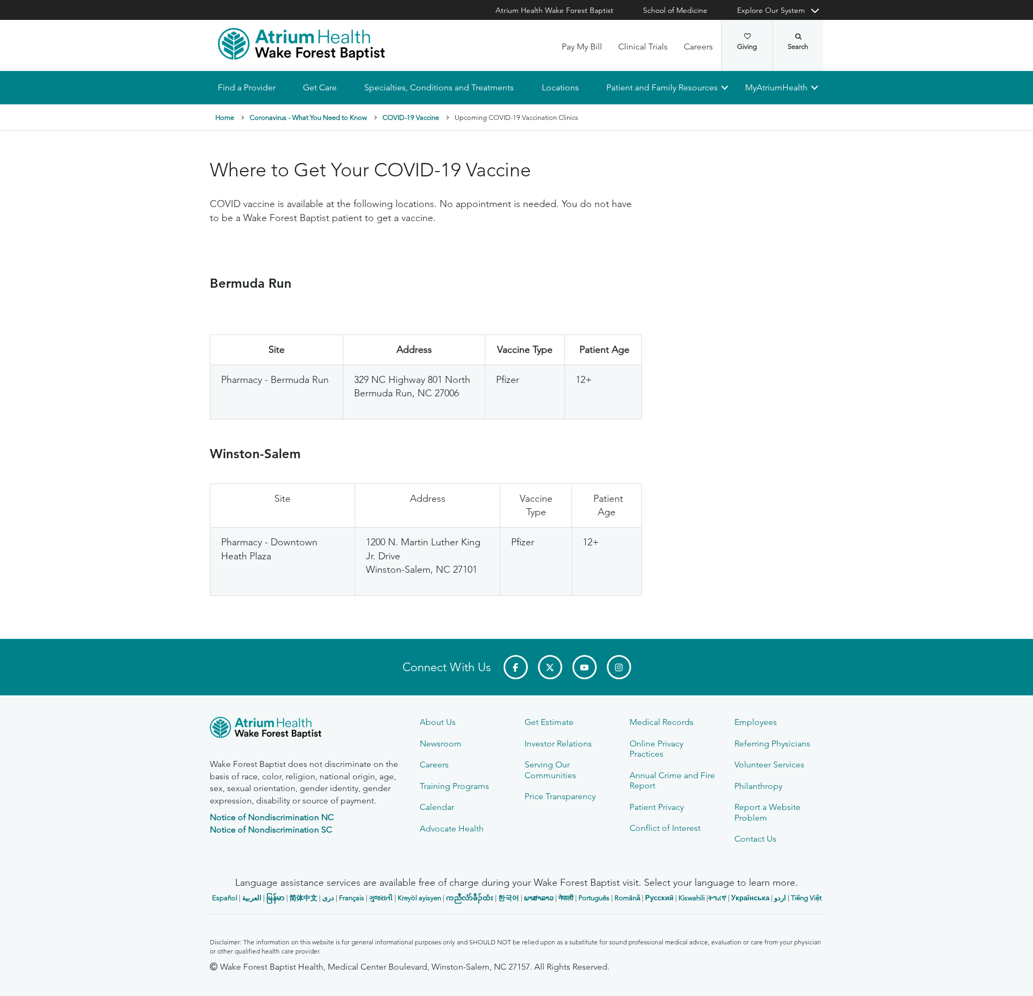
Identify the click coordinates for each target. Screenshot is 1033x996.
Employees (755, 722)
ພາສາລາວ (539, 898)
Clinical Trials (643, 46)
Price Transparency (560, 796)
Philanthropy (758, 786)
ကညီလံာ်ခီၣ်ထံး (469, 898)
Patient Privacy (656, 807)
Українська (750, 898)
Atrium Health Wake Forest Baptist (554, 10)
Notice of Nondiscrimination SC (271, 829)
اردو (780, 898)
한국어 (508, 898)
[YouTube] (584, 667)
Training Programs (454, 786)
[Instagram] (619, 667)
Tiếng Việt (806, 898)
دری (328, 898)
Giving (747, 46)
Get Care (320, 87)
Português (594, 898)
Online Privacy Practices (656, 748)
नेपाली (566, 898)
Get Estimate (549, 722)
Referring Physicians (772, 743)
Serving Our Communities (550, 769)
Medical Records (661, 722)
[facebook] (516, 667)
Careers (698, 46)
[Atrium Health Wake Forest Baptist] (301, 44)
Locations (559, 87)
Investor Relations (558, 743)
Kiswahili (691, 898)
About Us (438, 722)
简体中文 (303, 898)
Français (351, 898)
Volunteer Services (769, 764)
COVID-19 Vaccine (411, 117)
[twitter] (550, 667)
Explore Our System (771, 10)
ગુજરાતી (381, 898)
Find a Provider (246, 87)
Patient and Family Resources (661, 87)
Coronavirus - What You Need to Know (308, 117)
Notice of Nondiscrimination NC (272, 817)
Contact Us (755, 839)
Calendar (437, 807)
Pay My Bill (582, 46)
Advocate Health (452, 828)
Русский (659, 898)
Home (224, 117)
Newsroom (441, 743)
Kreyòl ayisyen (419, 898)
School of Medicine (675, 10)
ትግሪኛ (717, 898)
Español (224, 898)
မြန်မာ (275, 898)
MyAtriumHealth (776, 87)
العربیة (251, 898)
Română (627, 898)
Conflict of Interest (665, 828)
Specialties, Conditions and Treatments (439, 87)
